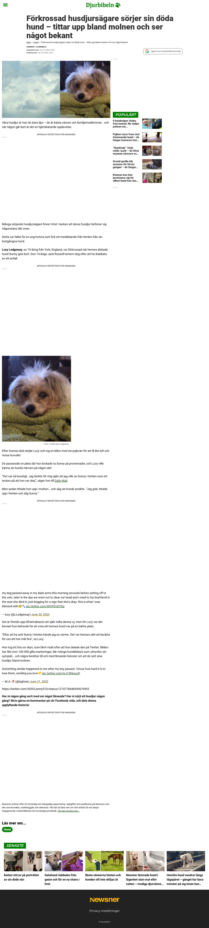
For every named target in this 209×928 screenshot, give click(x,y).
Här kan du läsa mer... (69, 811)
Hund (35, 42)
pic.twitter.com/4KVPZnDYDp (45, 606)
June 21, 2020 (39, 681)
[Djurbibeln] (103, 5)
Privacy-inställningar (104, 911)
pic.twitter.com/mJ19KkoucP (61, 673)
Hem (28, 42)
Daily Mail (61, 480)
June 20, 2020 (40, 614)
